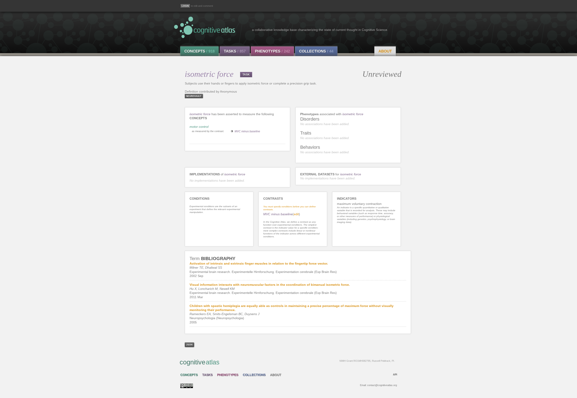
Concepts (199, 51)
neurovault (193, 96)
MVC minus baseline (247, 131)
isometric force (200, 114)
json (189, 344)
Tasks (235, 51)
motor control (199, 126)
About (385, 51)
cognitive (287, 362)
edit (296, 214)
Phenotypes (272, 51)
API (395, 374)
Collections (316, 51)
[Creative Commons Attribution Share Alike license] (186, 387)
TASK (246, 74)
